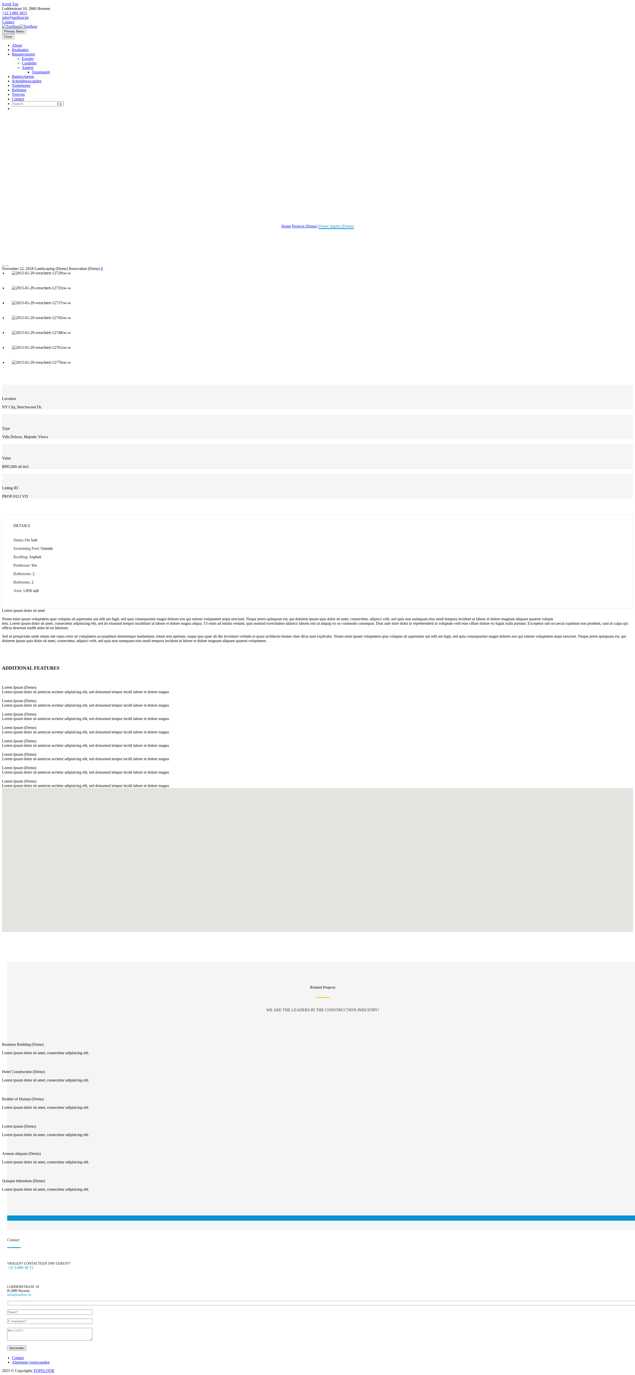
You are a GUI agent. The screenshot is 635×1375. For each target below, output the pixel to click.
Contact (8, 22)
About (17, 45)
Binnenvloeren (23, 54)
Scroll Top (10, 4)
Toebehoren (21, 85)
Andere (27, 67)
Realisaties (20, 50)
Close (8, 36)
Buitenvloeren (23, 76)
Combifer (29, 63)
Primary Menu (14, 31)
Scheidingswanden (26, 81)
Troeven (18, 94)
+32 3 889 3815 (14, 13)
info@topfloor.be (15, 17)
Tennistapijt (41, 72)
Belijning (19, 90)
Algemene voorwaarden (31, 1362)
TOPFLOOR (43, 1371)
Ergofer (28, 59)
